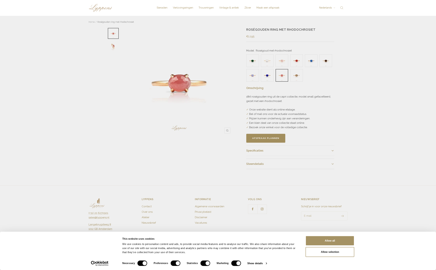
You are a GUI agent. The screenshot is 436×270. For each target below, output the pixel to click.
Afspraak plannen (265, 138)
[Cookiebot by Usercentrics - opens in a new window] (100, 263)
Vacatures (201, 222)
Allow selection (330, 251)
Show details (255, 263)
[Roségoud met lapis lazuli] (267, 75)
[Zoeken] (341, 7)
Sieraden (162, 7)
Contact (147, 206)
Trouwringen (206, 7)
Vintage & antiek (229, 7)
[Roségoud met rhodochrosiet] (282, 75)
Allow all (330, 240)
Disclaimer (201, 217)
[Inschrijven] (342, 216)
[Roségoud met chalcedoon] (252, 75)
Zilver (247, 7)
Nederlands (325, 7)
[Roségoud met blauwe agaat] (311, 60)
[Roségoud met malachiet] (252, 60)
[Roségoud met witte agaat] (267, 60)
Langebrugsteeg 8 (100, 224)
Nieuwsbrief (149, 222)
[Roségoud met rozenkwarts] (282, 60)
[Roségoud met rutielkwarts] (296, 75)
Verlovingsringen (183, 7)
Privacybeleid (203, 211)
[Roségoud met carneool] (296, 60)
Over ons (147, 211)
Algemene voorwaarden (209, 206)
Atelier (145, 217)
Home (92, 22)
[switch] (175, 263)
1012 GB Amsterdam (100, 228)
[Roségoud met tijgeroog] (326, 60)
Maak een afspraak (267, 7)
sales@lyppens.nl (99, 217)
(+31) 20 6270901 (98, 213)
